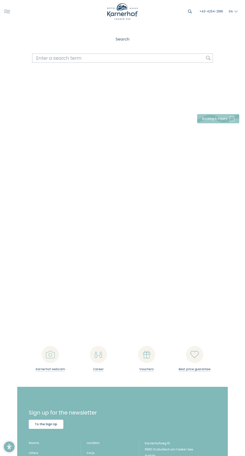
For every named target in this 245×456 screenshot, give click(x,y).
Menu (5, 11)
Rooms (34, 443)
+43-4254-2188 (211, 11)
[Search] (190, 11)
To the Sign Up (46, 424)
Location (93, 443)
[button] (9, 446)
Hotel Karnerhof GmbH (122, 11)
